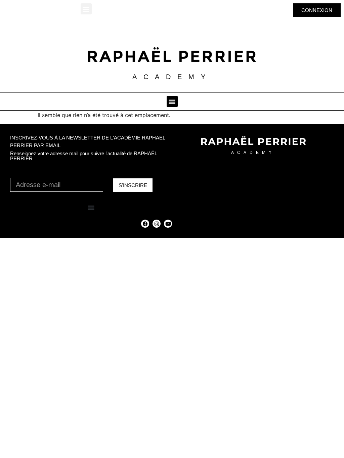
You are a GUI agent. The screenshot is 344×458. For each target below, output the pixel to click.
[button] (86, 8)
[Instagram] (157, 224)
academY (172, 76)
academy (253, 152)
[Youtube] (168, 224)
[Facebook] (145, 224)
